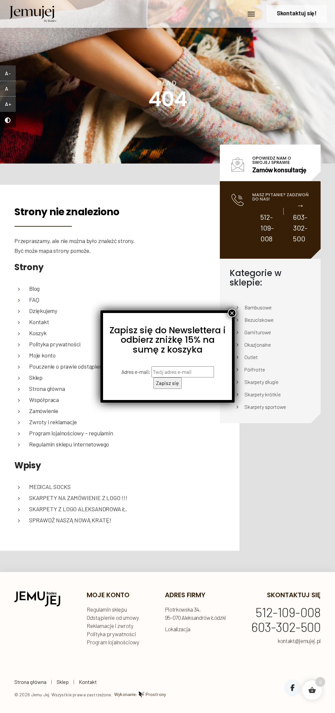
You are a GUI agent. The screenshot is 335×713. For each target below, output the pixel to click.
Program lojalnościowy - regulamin (71, 433)
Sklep (63, 682)
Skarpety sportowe (265, 407)
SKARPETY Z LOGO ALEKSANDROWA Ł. (78, 509)
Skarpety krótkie (262, 394)
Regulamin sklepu (107, 609)
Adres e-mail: (136, 372)
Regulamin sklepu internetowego (69, 444)
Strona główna (30, 682)
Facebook (292, 687)
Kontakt (88, 682)
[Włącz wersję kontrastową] (8, 120)
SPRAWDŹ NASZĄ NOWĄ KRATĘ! (70, 520)
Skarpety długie (261, 382)
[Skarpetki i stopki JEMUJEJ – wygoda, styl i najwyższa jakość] (32, 12)
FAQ (34, 299)
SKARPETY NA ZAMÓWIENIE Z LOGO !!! (78, 497)
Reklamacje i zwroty (110, 625)
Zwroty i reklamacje (53, 422)
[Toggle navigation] (251, 14)
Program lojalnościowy (113, 642)
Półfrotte (254, 369)
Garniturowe (257, 332)
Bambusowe (258, 307)
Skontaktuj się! (297, 13)
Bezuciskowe (258, 320)
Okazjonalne (257, 344)
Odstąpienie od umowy (113, 617)
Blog (34, 288)
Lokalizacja (177, 629)
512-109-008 (267, 228)
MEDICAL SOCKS (50, 486)
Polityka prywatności (111, 634)
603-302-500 (300, 228)
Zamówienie (43, 410)
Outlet (251, 357)
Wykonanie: (140, 694)
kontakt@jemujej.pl (299, 641)
